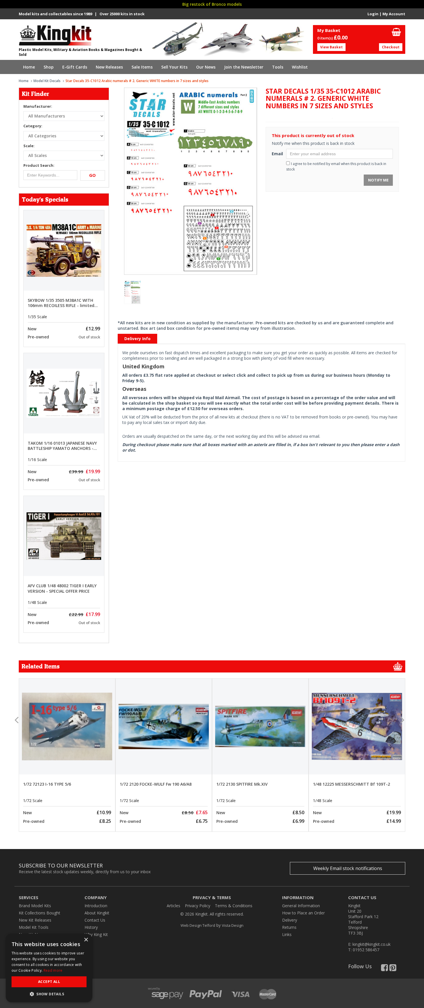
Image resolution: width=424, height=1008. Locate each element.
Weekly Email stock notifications (347, 868)
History (91, 927)
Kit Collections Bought (39, 913)
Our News (205, 67)
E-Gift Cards (74, 67)
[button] (49, 993)
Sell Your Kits (174, 67)
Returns (289, 927)
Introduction (96, 905)
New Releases (109, 67)
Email (277, 153)
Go (92, 175)
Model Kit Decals (47, 80)
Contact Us (95, 920)
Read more (53, 970)
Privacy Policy (197, 905)
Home (29, 67)
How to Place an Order (303, 913)
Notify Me (378, 180)
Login (372, 13)
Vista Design (232, 925)
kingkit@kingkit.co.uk (371, 944)
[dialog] (49, 968)
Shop (49, 67)
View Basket (331, 47)
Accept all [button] (49, 981)
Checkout (390, 47)
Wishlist (300, 67)
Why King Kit (96, 934)
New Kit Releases (35, 920)
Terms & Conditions (233, 905)
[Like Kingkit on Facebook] (384, 969)
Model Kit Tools (33, 927)
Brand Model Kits (35, 905)
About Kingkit (97, 913)
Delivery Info (137, 338)
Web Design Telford (198, 925)
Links (287, 934)
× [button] (86, 940)
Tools (277, 67)
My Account (393, 13)
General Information (301, 905)
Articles (173, 905)
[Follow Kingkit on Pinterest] (392, 969)
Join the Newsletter (243, 67)
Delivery (289, 920)
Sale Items (142, 67)
